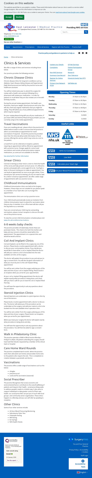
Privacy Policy (73, 450)
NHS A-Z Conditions (67, 151)
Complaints (54, 67)
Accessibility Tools (80, 465)
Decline (19, 17)
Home (8, 47)
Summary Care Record (57, 75)
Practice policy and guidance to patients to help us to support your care (59, 53)
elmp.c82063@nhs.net (11, 36)
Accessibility (84, 450)
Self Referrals (72, 83)
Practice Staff (76, 47)
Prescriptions (29, 47)
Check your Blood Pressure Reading (67, 170)
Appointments (17, 47)
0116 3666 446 (16, 34)
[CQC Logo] (11, 442)
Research (71, 72)
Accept (9, 17)
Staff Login (84, 456)
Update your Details (57, 65)
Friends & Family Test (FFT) (77, 78)
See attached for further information (16, 156)
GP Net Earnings (73, 65)
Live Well (67, 157)
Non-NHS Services (56, 72)
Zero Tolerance (73, 75)
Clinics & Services (43, 47)
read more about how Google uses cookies (70, 12)
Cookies (85, 452)
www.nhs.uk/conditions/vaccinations (16, 220)
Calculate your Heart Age (67, 164)
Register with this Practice (60, 47)
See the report (11, 460)
